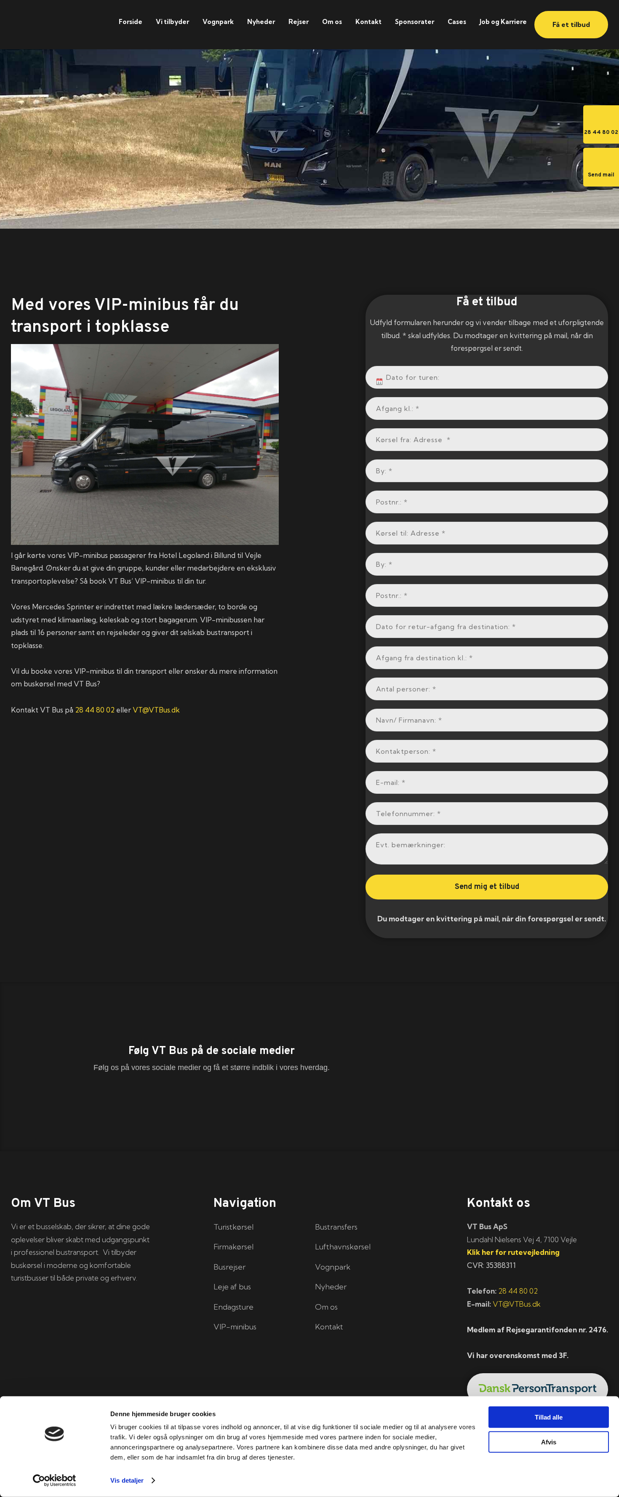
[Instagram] (309, 1098)
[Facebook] (114, 1098)
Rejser (298, 22)
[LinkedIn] (211, 1098)
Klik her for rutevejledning (513, 1252)
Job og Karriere (503, 22)
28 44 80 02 (95, 709)
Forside (130, 22)
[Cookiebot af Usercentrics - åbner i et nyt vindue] (54, 1480)
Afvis (548, 1441)
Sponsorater (414, 22)
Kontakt (368, 22)
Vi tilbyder (172, 22)
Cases (457, 22)
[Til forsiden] (56, 20)
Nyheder (261, 22)
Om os (332, 22)
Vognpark (218, 22)
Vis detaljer (127, 1480)
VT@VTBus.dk (156, 709)
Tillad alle (549, 1417)
